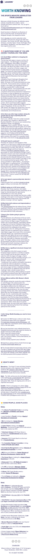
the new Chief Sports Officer (19, 500)
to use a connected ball (14, 377)
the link (7, 38)
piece (27, 197)
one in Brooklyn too (23, 172)
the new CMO (16, 495)
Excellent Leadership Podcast (16, 150)
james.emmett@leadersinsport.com (12, 27)
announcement (8, 206)
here (25, 158)
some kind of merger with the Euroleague (15, 322)
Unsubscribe (16, 545)
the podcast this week (23, 137)
